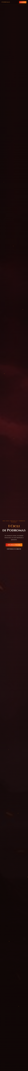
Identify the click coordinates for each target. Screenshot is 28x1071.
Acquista (22, 2)
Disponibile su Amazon (14, 549)
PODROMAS (6, 2)
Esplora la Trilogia (14, 544)
